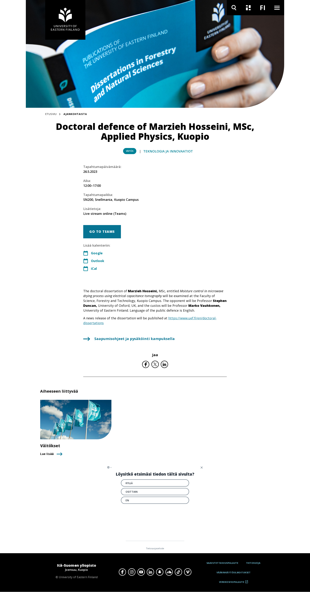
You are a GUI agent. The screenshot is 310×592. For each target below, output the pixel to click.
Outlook (97, 261)
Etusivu (51, 114)
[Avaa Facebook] (122, 572)
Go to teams (102, 231)
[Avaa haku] (234, 7)
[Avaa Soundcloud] (169, 572)
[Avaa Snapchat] (160, 572)
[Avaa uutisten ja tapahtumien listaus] (248, 7)
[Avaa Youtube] (141, 572)
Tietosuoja (253, 563)
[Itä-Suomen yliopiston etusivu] (65, 20)
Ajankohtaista (75, 114)
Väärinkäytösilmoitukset (234, 572)
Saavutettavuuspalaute (222, 563)
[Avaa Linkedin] (150, 572)
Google (97, 253)
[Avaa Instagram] (132, 572)
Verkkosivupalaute (231, 583)
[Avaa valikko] (277, 7)
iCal (94, 268)
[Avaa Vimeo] (188, 572)
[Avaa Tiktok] (178, 572)
